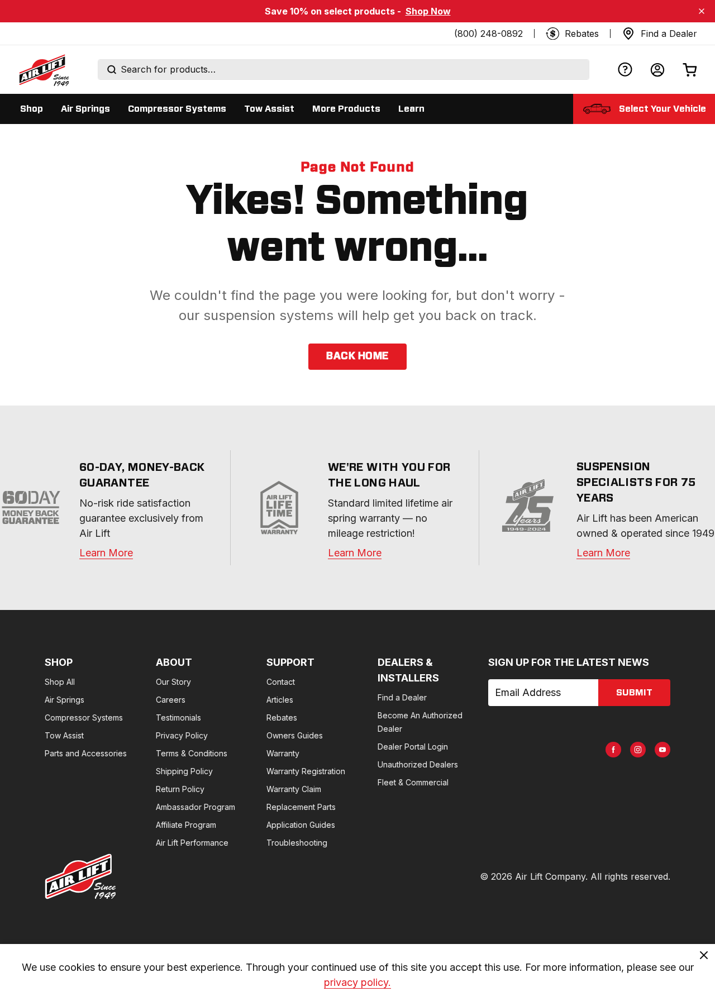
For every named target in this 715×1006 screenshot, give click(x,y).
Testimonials (178, 717)
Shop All (60, 681)
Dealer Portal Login (413, 746)
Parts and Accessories (86, 753)
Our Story (173, 681)
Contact (280, 681)
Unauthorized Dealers (418, 764)
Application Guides (300, 824)
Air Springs (64, 699)
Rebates (281, 717)
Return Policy (180, 789)
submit (634, 692)
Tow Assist (64, 735)
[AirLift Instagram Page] (638, 749)
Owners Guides (294, 735)
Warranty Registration (305, 771)
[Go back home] (43, 70)
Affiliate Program (186, 824)
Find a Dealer (402, 697)
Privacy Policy (182, 735)
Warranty (282, 753)
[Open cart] (690, 70)
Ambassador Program (195, 807)
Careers (170, 699)
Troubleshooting (296, 842)
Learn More (106, 553)
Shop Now (428, 11)
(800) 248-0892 (488, 33)
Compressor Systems (84, 717)
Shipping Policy (184, 771)
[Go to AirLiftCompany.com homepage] (80, 876)
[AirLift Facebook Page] (613, 749)
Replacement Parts (301, 807)
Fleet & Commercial (413, 782)
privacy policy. (357, 982)
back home (357, 356)
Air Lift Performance (192, 842)
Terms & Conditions (191, 753)
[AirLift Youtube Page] (662, 749)
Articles (279, 699)
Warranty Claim (293, 789)
